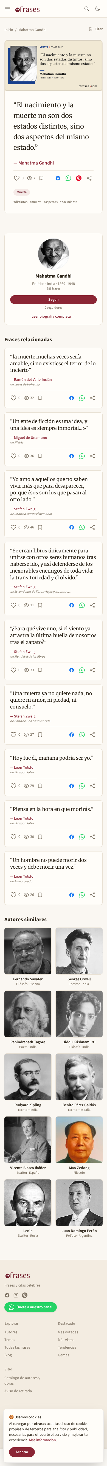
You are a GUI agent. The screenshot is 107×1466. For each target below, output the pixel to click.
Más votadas (68, 1332)
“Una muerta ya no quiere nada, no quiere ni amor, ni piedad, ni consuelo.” (51, 700)
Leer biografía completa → (53, 316)
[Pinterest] (24, 1295)
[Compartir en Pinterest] (78, 178)
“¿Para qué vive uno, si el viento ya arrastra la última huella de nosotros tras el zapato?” (53, 635)
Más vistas (66, 1340)
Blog (8, 1355)
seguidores (53, 308)
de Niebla (16, 442)
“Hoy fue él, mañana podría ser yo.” (51, 758)
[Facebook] (7, 1295)
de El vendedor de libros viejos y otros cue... (40, 592)
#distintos (20, 202)
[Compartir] (89, 178)
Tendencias (67, 1347)
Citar (99, 29)
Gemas (63, 1355)
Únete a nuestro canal (34, 1307)
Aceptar (22, 1452)
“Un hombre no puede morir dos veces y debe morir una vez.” (48, 863)
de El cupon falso (22, 772)
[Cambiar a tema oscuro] (98, 9)
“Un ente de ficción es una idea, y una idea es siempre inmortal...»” (49, 424)
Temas (9, 1340)
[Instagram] (16, 1295)
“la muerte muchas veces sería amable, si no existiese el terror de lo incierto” (53, 363)
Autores (10, 1332)
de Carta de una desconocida (30, 721)
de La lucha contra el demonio (31, 514)
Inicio (8, 30)
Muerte (22, 192)
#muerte (35, 202)
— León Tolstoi (22, 767)
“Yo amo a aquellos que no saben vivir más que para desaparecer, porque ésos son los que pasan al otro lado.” (49, 489)
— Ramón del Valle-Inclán (31, 379)
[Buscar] (87, 9)
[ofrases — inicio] (29, 9)
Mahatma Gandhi (32, 30)
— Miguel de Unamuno (28, 437)
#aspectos (51, 202)
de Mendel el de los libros (27, 657)
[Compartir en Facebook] (58, 178)
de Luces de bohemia (25, 384)
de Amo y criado (21, 881)
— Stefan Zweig (22, 509)
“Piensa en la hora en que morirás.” (51, 809)
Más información (42, 1440)
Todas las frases (17, 1347)
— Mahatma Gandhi (33, 163)
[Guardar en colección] (41, 178)
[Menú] (7, 8)
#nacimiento (68, 202)
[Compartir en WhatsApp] (68, 178)
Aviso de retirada (18, 1391)
